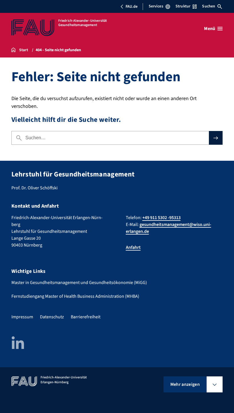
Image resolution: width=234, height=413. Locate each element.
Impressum (22, 317)
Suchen (208, 6)
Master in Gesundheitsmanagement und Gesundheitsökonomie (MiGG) (79, 282)
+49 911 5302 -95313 (161, 218)
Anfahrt (133, 247)
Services (156, 6)
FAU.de (132, 6)
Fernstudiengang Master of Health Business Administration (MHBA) (75, 296)
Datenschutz (52, 317)
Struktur (182, 6)
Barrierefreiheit (85, 317)
